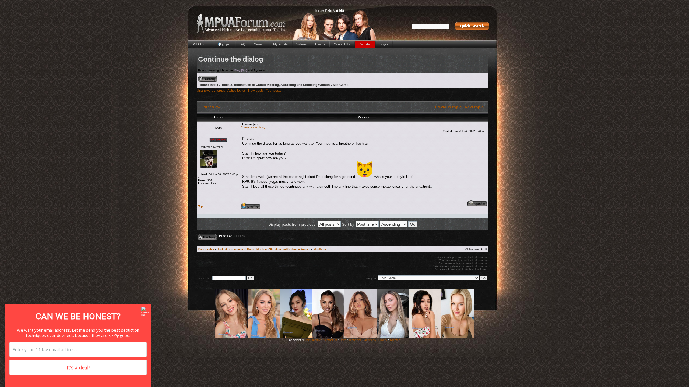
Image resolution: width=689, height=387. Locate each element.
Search (259, 44)
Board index (209, 85)
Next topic (474, 107)
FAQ (242, 44)
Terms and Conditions (362, 339)
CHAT (226, 45)
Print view (211, 107)
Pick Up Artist (312, 339)
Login (383, 44)
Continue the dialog (253, 127)
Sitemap (395, 339)
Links (343, 339)
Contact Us (342, 44)
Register (364, 44)
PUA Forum (201, 44)
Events (320, 44)
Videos (301, 44)
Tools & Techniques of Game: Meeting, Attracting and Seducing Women (276, 85)
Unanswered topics (211, 90)
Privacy (382, 339)
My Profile (280, 44)
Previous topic (448, 107)
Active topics (236, 90)
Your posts (273, 90)
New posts (255, 90)
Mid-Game (341, 85)
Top (200, 206)
